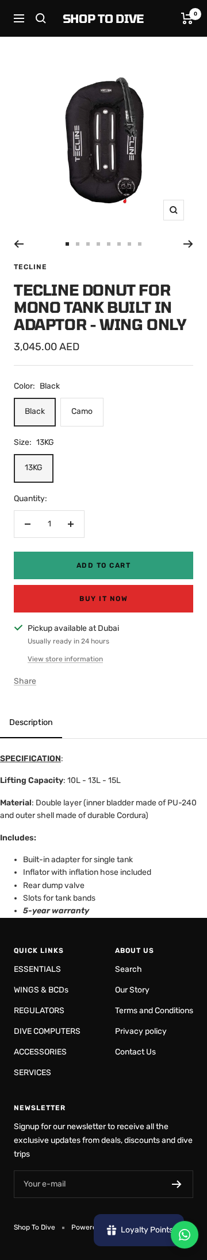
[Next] (188, 244)
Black (35, 411)
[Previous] (19, 244)
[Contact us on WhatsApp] (184, 1235)
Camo (82, 411)
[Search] (41, 18)
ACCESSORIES (40, 1052)
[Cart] (187, 18)
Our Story (132, 990)
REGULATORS (39, 1010)
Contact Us (135, 1052)
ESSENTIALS (37, 969)
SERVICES (32, 1072)
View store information (65, 659)
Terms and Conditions (154, 1010)
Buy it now (103, 599)
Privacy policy (141, 1031)
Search (128, 969)
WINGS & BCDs (41, 990)
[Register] (177, 1184)
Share (25, 681)
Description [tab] (31, 722)
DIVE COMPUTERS (47, 1031)
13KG (34, 467)
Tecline (30, 267)
